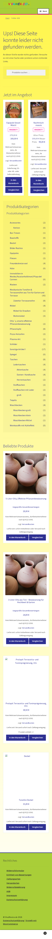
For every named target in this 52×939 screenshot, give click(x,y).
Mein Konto (8, 934)
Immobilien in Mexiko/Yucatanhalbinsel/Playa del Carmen (26, 276)
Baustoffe (14, 238)
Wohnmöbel (19, 316)
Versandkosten (15, 160)
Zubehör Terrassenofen (24, 300)
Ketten (16, 227)
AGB (8, 891)
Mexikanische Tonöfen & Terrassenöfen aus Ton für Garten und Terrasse (27, 292)
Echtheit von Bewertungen (19, 874)
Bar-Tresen (15, 233)
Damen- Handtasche (26, 374)
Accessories (15, 222)
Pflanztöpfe (15, 329)
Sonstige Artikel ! (18, 349)
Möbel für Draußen (21, 310)
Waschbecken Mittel (22, 420)
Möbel (13, 305)
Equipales (14, 253)
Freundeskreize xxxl (19, 263)
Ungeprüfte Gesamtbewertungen (26, 507)
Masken (13, 284)
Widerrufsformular (15, 870)
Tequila (13, 400)
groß (19, 395)
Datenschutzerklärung (17, 899)
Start (7, 18)
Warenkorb (40, 932)
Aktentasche (22, 369)
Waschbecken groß (22, 410)
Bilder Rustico (16, 248)
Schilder (13, 344)
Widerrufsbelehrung (16, 887)
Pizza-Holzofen (17, 334)
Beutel (13, 243)
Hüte (12, 268)
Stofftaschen (19, 385)
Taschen (13, 359)
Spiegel (13, 354)
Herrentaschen (24, 379)
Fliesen (13, 258)
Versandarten (13, 883)
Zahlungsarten (13, 879)
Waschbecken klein (22, 415)
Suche (26, 934)
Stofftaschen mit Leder (23, 390)
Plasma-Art (15, 339)
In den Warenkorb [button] (13, 182)
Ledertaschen (19, 364)
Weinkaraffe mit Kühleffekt (22, 425)
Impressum (12, 895)
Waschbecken (16, 405)
